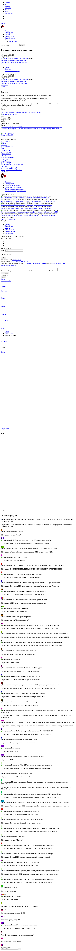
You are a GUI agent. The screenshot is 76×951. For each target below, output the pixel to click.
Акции (7, 11)
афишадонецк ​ (37, 112)
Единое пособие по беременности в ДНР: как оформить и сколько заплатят (26, 205)
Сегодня (7, 34)
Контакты (8, 182)
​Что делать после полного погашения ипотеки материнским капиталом (25, 198)
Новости (8, 8)
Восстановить (16, 260)
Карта (3, 86)
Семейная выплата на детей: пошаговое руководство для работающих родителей (28, 215)
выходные (23, 112)
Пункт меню (9, 333)
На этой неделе (10, 38)
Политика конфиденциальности (15, 191)
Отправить (5, 273)
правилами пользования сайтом (35, 263)
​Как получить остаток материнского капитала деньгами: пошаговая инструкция (28, 201)
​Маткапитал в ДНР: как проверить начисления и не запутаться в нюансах (26, 208)
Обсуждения (9, 13)
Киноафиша (9, 33)
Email (2, 250)
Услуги (7, 9)
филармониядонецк (7, 112)
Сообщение (53, 271)
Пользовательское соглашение (15, 189)
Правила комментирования (14, 187)
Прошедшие (13, 41)
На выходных (9, 36)
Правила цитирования (12, 185)
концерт (17, 112)
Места (7, 4)
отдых (30, 112)
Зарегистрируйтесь (22, 261)
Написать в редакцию (8, 219)
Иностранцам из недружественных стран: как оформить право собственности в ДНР (29, 212)
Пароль (3, 254)
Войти (3, 23)
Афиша (7, 6)
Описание (4, 85)
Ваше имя (4, 271)
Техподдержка (9, 183)
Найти (22, 45)
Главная (7, 2)
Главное (7, 31)
